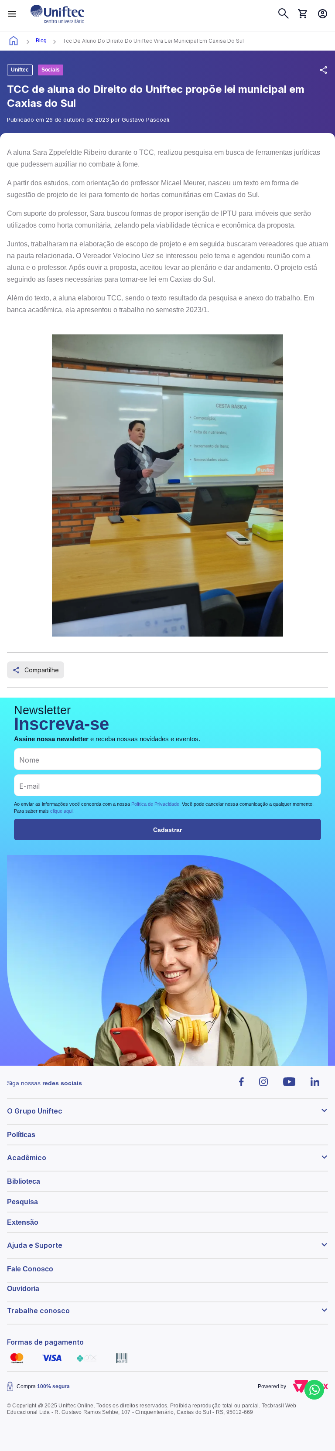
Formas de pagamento (45, 1342)
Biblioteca (23, 1181)
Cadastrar (167, 829)
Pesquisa (22, 1202)
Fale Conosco (30, 1269)
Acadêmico (26, 1157)
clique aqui (61, 811)
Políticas (21, 1134)
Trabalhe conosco (38, 1310)
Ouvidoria (23, 1288)
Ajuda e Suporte (34, 1245)
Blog (41, 40)
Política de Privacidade (155, 804)
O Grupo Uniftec (34, 1111)
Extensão (22, 1222)
